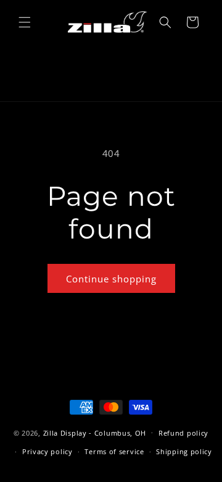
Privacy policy (47, 451)
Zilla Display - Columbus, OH (95, 432)
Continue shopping (111, 279)
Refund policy (183, 433)
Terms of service (114, 451)
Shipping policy (184, 451)
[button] (24, 22)
